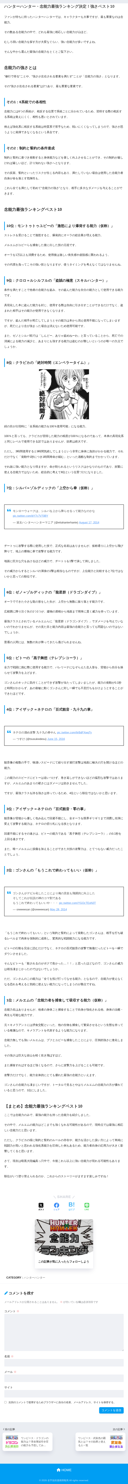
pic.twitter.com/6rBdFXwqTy (74, 732)
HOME (66, 1470)
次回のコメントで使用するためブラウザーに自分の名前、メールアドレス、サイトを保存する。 (62, 1402)
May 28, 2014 (58, 909)
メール (10, 1372)
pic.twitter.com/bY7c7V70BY (30, 515)
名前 (9, 1356)
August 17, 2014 (89, 522)
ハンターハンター (34, 1277)
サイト (8, 1387)
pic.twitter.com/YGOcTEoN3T (77, 903)
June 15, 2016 (56, 739)
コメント (11, 1311)
